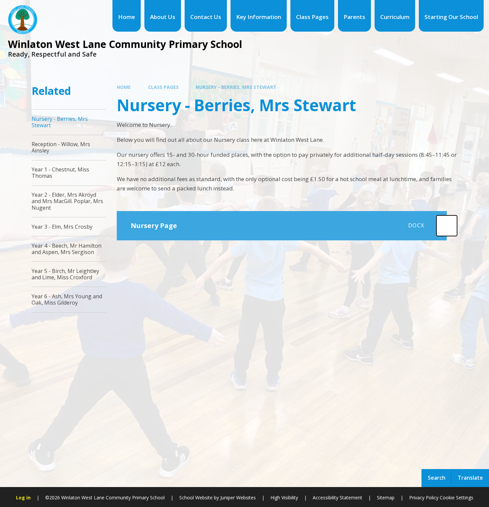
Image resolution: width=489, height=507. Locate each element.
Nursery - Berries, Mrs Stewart (236, 87)
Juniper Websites (237, 497)
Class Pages (163, 87)
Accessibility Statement (337, 497)
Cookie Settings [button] (456, 497)
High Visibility (284, 497)
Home (124, 87)
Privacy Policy (423, 497)
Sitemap (386, 497)
